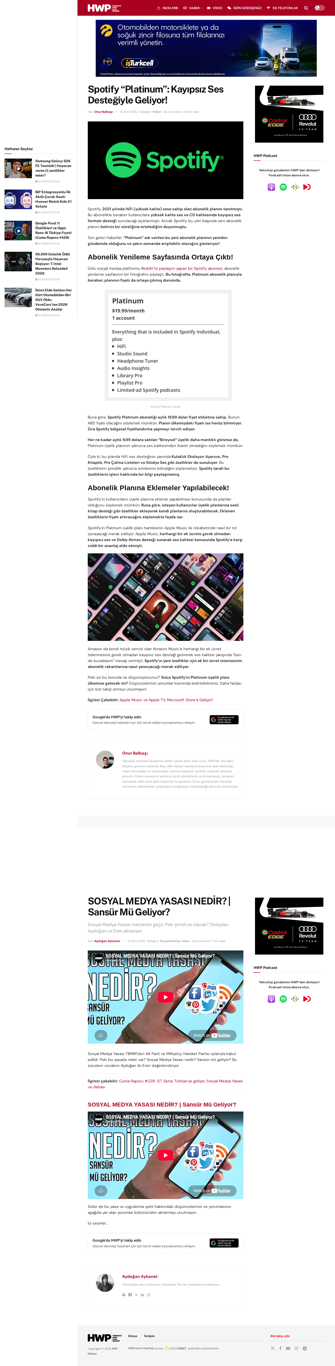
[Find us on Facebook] (280, 1348)
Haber (194, 8)
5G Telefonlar (285, 8)
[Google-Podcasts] (295, 187)
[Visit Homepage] (104, 8)
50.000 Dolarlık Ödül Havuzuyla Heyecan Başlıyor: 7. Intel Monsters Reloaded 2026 (52, 263)
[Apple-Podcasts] (271, 187)
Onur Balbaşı (103, 112)
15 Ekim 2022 (129, 112)
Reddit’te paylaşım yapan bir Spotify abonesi (181, 268)
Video (217, 8)
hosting (148, 1348)
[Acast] (307, 187)
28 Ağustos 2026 (48, 181)
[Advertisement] (39, 72)
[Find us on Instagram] (296, 1348)
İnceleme (170, 8)
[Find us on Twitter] (273, 1348)
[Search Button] (306, 8)
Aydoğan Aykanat (107, 941)
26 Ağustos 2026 (48, 212)
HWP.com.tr (135, 1348)
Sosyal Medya (170, 941)
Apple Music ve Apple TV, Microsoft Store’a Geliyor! (166, 699)
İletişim (149, 1336)
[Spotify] (283, 187)
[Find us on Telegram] (305, 1348)
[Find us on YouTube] (288, 1348)
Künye (132, 1336)
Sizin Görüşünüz (247, 8)
